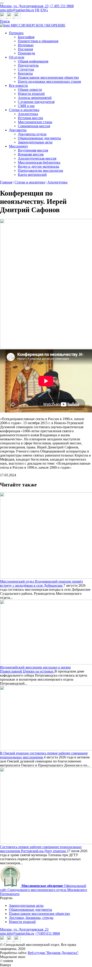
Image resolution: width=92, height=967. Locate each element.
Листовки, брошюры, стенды (31, 918)
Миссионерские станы (35, 122)
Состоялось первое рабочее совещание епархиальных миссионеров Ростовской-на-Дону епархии (41, 849)
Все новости (18, 85)
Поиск (5, 21)
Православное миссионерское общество (48, 77)
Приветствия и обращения (38, 41)
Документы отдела (32, 134)
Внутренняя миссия (33, 150)
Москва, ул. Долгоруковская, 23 (24, 6)
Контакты (25, 73)
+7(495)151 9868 (47, 933)
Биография (26, 37)
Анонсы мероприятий (35, 98)
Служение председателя (36, 102)
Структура (26, 69)
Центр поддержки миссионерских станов (49, 81)
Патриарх (16, 33)
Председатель (28, 65)
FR (37, 10)
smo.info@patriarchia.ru (17, 10)
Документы (18, 130)
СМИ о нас (26, 106)
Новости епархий (31, 94)
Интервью (25, 45)
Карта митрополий (32, 174)
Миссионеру (18, 146)
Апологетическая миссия (37, 158)
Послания (25, 49)
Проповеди (26, 53)
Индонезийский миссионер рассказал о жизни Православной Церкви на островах (35, 669)
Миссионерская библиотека (39, 162)
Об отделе (16, 57)
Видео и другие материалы (38, 166)
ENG (44, 10)
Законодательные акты (35, 142)
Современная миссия (34, 126)
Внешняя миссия (31, 154)
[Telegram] (3, 17)
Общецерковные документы (39, 138)
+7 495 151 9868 (61, 6)
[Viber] (17, 17)
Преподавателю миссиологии (40, 170)
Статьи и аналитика (24, 110)
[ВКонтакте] (10, 17)
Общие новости (30, 89)
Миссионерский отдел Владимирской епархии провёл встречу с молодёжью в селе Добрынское (41, 583)
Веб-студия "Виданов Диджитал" (53, 953)
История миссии (30, 118)
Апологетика (28, 114)
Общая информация (33, 61)
